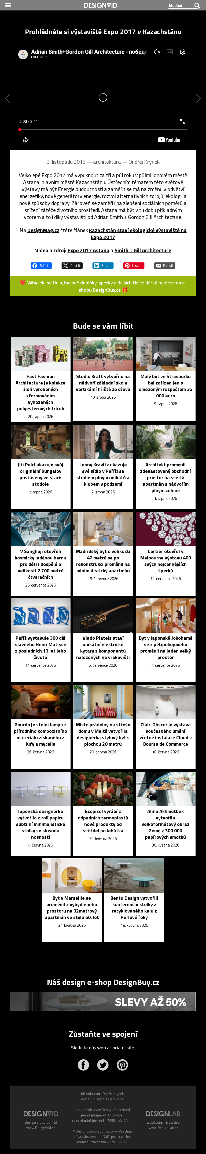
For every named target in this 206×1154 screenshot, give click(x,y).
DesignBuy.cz (107, 290)
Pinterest (122, 1065)
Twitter (103, 1065)
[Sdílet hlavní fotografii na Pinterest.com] (134, 263)
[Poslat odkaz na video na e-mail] (164, 263)
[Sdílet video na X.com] (72, 263)
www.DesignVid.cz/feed (111, 1109)
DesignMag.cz (43, 230)
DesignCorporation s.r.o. (95, 1131)
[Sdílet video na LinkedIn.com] (103, 263)
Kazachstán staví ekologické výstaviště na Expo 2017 (138, 233)
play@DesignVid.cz (108, 1099)
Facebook (83, 1065)
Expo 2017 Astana (88, 250)
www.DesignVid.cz (40, 1127)
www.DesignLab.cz (163, 1127)
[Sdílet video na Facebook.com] (41, 263)
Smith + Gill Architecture (143, 250)
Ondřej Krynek (144, 161)
